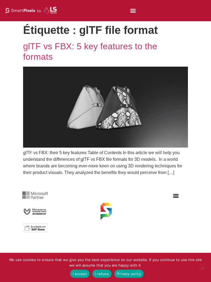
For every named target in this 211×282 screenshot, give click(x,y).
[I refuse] (202, 267)
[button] (132, 10)
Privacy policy (129, 274)
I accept (80, 274)
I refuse (102, 274)
